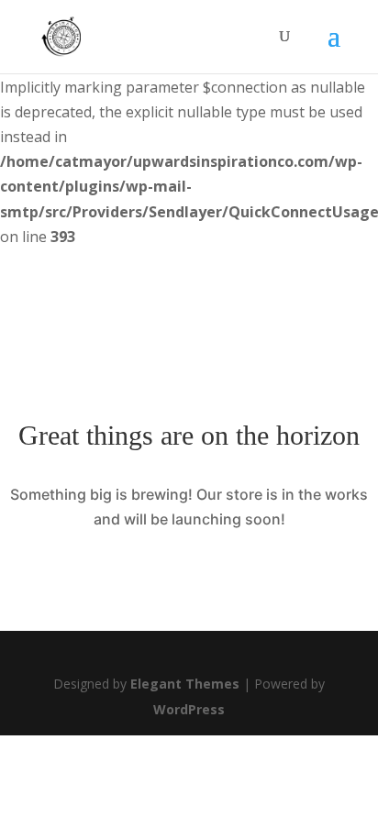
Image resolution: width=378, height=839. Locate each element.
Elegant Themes (184, 683)
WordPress (189, 709)
